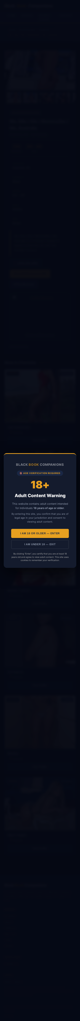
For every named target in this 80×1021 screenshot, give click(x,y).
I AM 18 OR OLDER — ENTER (40, 533)
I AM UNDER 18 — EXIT (40, 544)
